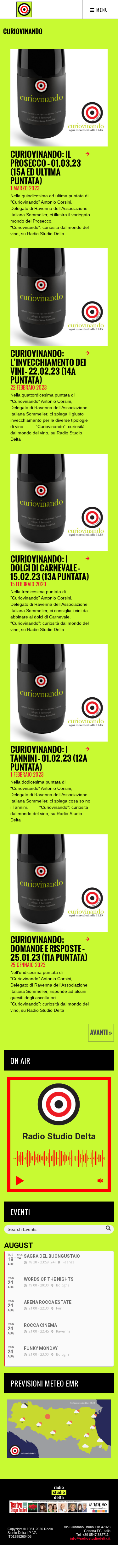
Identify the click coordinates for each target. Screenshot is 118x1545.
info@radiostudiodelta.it (90, 1538)
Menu (101, 9)
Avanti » (101, 1032)
